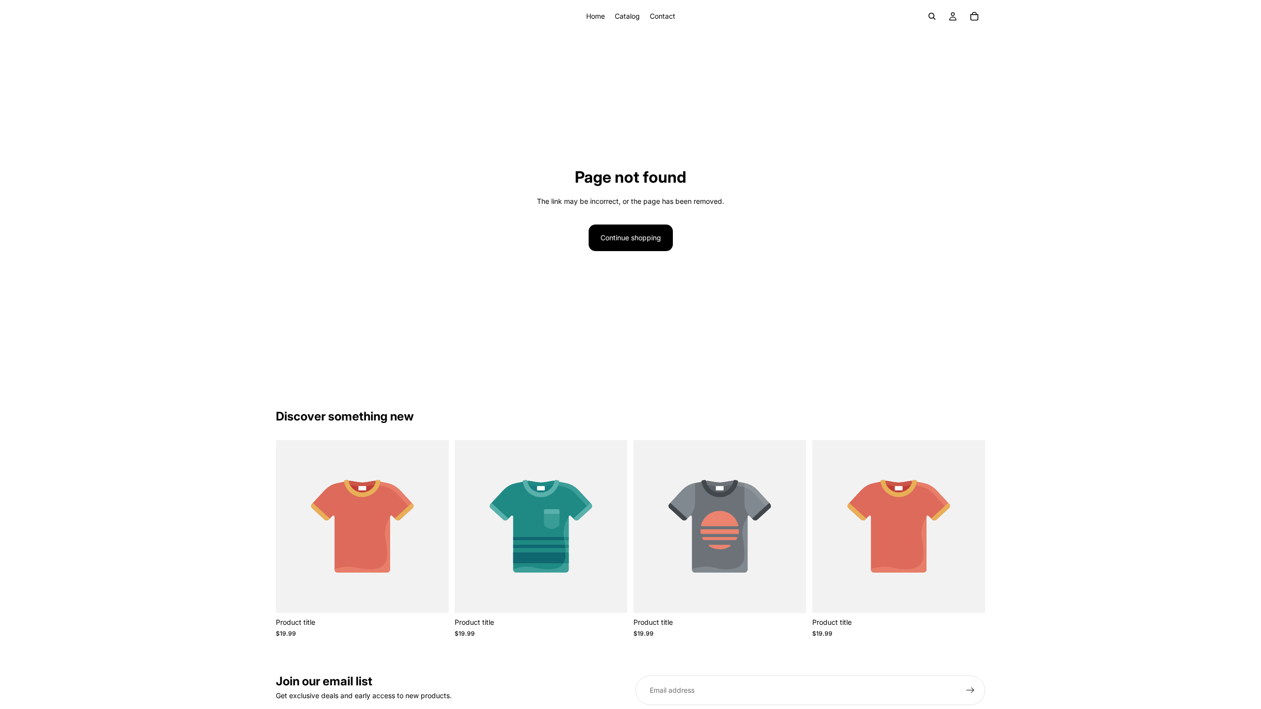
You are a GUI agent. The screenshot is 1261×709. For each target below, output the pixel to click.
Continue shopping (630, 237)
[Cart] (974, 16)
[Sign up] (970, 690)
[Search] (932, 16)
